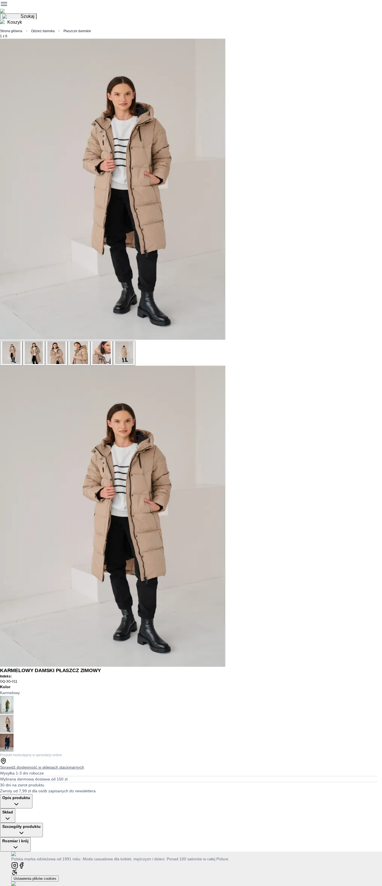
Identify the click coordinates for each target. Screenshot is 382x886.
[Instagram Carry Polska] (14, 865)
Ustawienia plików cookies (35, 878)
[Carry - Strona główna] (19, 853)
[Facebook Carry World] (21, 865)
